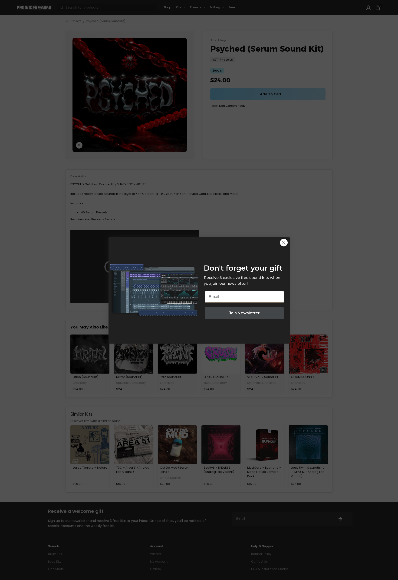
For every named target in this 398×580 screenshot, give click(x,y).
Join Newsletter (244, 313)
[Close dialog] (284, 243)
